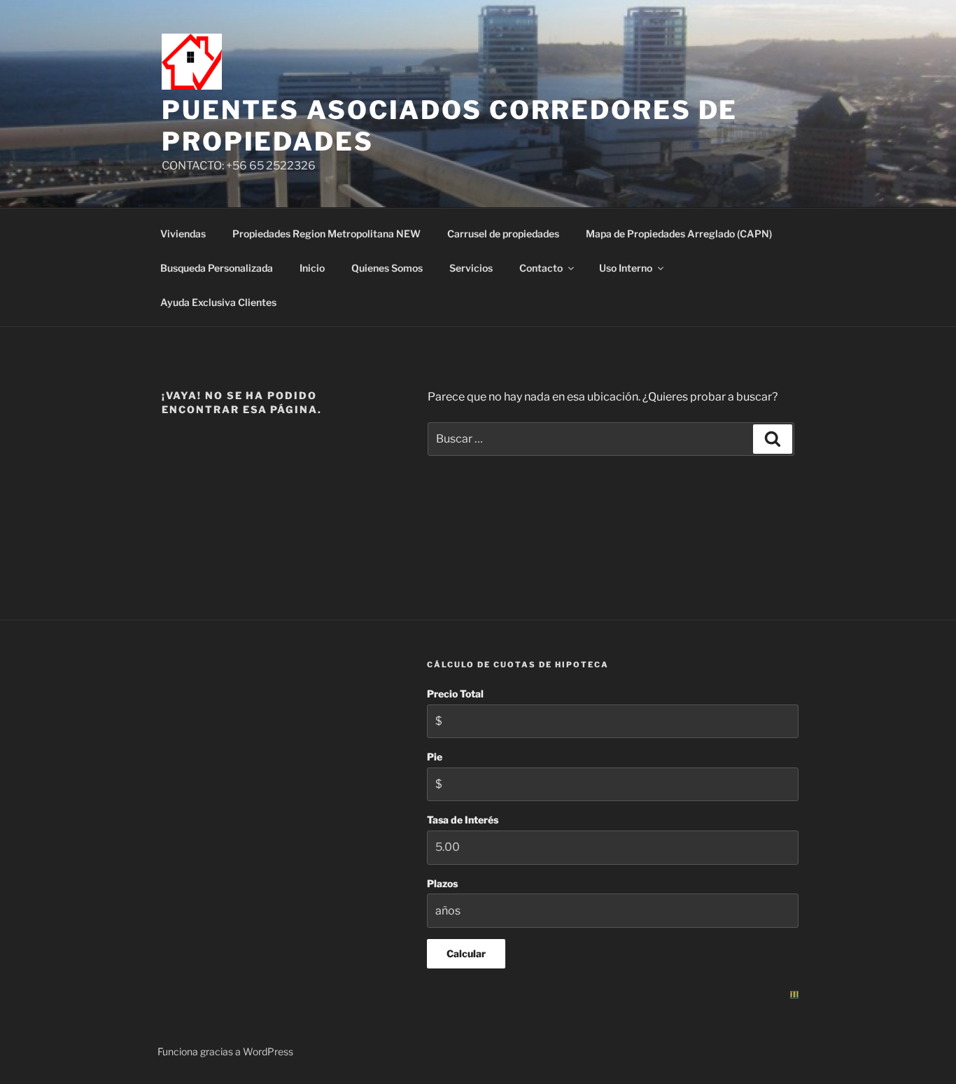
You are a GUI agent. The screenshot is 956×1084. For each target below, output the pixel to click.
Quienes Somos (387, 268)
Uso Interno (625, 268)
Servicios (471, 268)
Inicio (312, 268)
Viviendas (183, 233)
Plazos (442, 883)
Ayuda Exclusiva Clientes (218, 302)
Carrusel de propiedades (503, 233)
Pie (434, 757)
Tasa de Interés (462, 820)
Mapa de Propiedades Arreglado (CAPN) (679, 233)
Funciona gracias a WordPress (225, 1051)
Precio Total (455, 694)
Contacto (541, 268)
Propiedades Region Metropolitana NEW (326, 233)
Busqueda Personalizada (216, 268)
